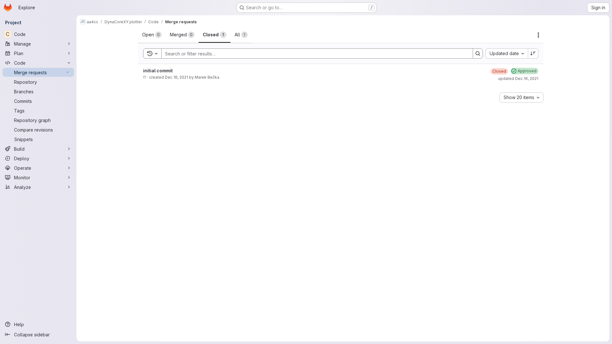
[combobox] (506, 53)
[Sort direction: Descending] (533, 53)
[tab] (152, 35)
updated (518, 78)
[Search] (478, 53)
